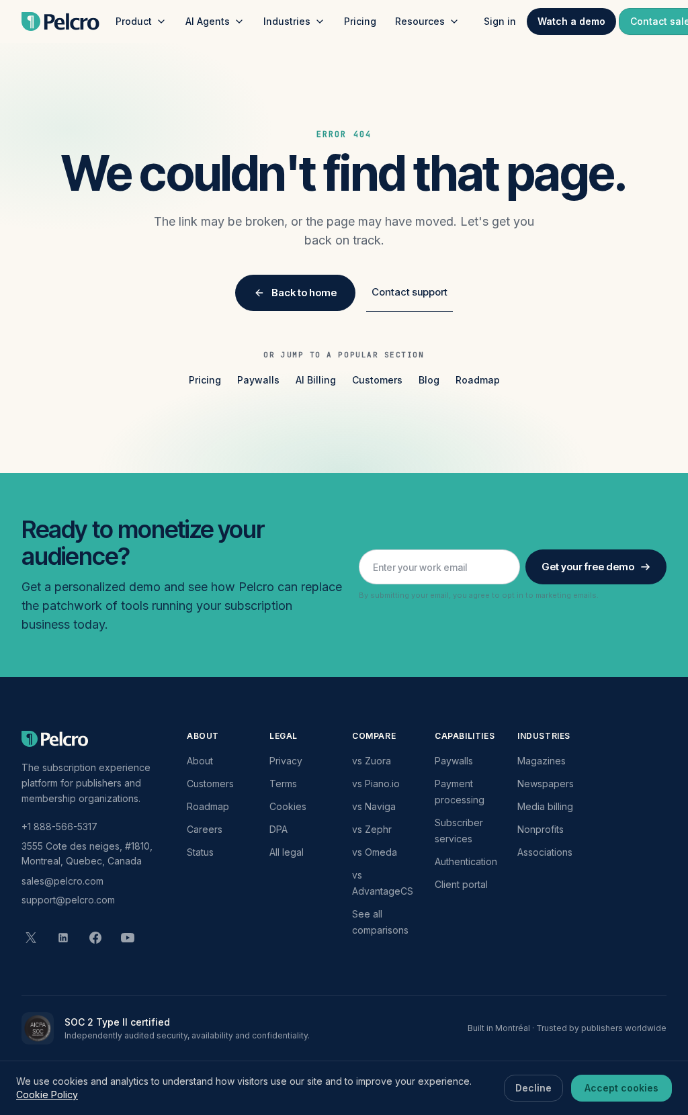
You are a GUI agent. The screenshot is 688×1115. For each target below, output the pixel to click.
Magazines (541, 760)
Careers (204, 829)
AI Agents (207, 21)
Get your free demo (588, 566)
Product (134, 21)
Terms (283, 783)
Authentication (466, 861)
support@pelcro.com (68, 899)
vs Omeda (374, 852)
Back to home (304, 292)
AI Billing (316, 380)
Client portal (461, 884)
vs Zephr (372, 829)
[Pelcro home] (60, 21)
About (200, 760)
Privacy (285, 760)
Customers (377, 380)
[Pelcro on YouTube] (127, 937)
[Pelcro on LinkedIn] (63, 937)
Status (200, 852)
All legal (286, 852)
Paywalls (258, 380)
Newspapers (545, 783)
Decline (533, 1088)
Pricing (360, 21)
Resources (420, 21)
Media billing (545, 806)
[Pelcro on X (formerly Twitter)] (31, 937)
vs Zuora (371, 760)
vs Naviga (374, 806)
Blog (429, 380)
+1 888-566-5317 (59, 826)
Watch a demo (571, 21)
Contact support (409, 291)
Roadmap (478, 380)
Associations (544, 852)
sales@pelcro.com (62, 881)
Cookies (287, 806)
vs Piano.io (376, 783)
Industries (286, 21)
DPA (278, 829)
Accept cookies (621, 1088)
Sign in (500, 21)
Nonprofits (540, 829)
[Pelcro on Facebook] (95, 937)
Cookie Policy (47, 1094)
